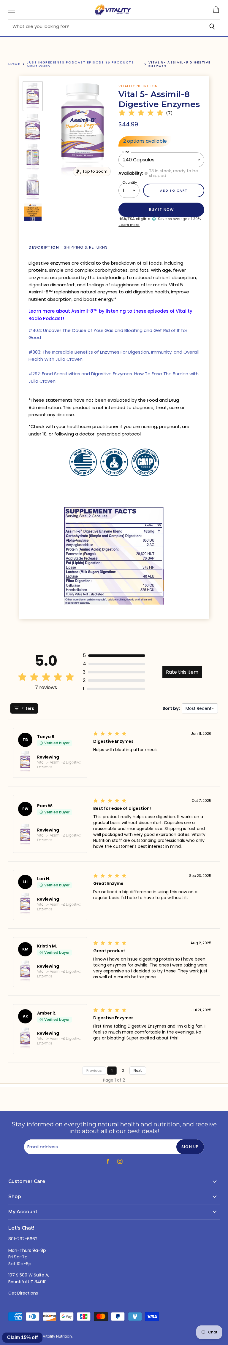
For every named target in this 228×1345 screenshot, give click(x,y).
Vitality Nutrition (138, 86)
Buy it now (161, 209)
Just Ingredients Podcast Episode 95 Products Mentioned (80, 64)
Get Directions (23, 1293)
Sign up (190, 1146)
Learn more (129, 225)
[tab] (43, 247)
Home (14, 64)
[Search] (212, 26)
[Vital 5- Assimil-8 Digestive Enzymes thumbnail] (32, 96)
